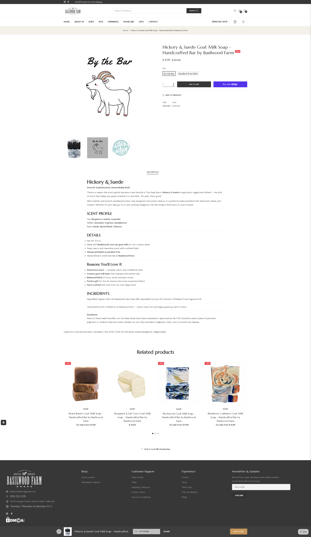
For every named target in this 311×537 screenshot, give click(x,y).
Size (164, 68)
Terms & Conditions (141, 497)
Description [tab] (153, 172)
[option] (86, 398)
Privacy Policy (138, 492)
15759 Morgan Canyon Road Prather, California (32, 501)
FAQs (134, 482)
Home (125, 30)
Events (185, 477)
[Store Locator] (243, 21)
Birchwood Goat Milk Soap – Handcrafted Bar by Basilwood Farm (179, 417)
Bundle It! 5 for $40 (188, 73)
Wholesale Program (90, 482)
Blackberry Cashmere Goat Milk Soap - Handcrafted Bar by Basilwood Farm (225, 417)
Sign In (234, 10)
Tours (184, 482)
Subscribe (239, 495)
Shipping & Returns (141, 487)
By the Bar (169, 73)
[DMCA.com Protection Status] (15, 520)
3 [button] (158, 433)
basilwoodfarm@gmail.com (23, 491)
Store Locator (88, 477)
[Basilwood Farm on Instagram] (240, 504)
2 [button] (155, 433)
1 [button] (152, 433)
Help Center (137, 477)
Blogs (184, 497)
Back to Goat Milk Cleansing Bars (157, 449)
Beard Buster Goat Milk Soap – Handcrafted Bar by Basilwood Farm (86, 417)
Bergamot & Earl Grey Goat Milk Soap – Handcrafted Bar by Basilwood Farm (132, 417)
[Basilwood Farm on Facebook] (234, 504)
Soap (85, 409)
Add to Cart (239, 531)
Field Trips (187, 487)
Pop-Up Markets (190, 492)
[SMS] (235, 21)
